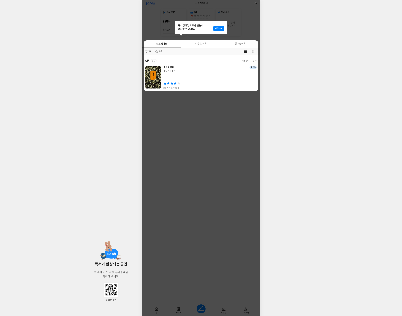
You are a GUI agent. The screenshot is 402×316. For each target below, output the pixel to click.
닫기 (255, 3)
